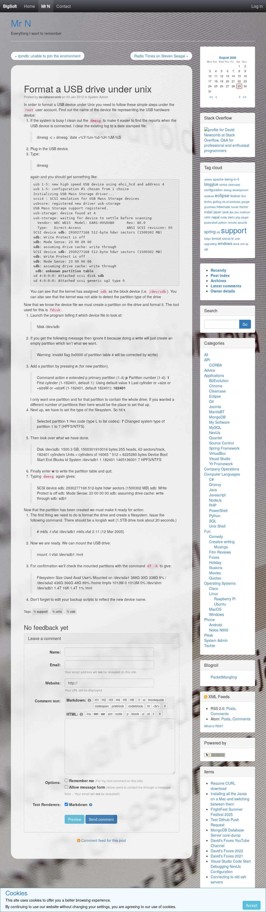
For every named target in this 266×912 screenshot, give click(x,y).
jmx (237, 212)
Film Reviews (220, 552)
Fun (207, 531)
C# (211, 479)
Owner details (223, 291)
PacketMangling (224, 677)
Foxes (214, 557)
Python (215, 515)
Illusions (215, 567)
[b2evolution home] (214, 754)
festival (235, 196)
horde (234, 207)
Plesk (208, 635)
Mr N (45, 6)
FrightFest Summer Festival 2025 (227, 812)
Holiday (215, 562)
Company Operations (221, 468)
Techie (209, 645)
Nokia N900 (218, 630)
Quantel (215, 437)
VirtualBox (217, 453)
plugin (245, 217)
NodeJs (215, 500)
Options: (53, 782)
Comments (220, 713)
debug (227, 190)
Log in (257, 6)
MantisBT (217, 411)
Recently (218, 270)
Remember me (81, 780)
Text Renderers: (47, 804)
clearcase (234, 185)
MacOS (215, 609)
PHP (212, 505)
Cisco (213, 588)
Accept (251, 905)
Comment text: (48, 700)
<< (211, 97)
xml (242, 244)
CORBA (215, 365)
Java (213, 489)
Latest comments (226, 285)
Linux (213, 593)
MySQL (215, 427)
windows (225, 243)
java (226, 212)
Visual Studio (219, 458)
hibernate (223, 206)
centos (223, 185)
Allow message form (86, 787)
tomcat (216, 238)
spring (210, 232)
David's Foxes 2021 (227, 855)
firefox (208, 202)
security (242, 222)
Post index (220, 275)
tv (232, 238)
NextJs (214, 432)
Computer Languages (222, 474)
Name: (55, 652)
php (238, 217)
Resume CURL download (223, 786)
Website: (53, 682)
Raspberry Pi (224, 598)
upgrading (210, 244)
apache (218, 179)
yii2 (206, 249)
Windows (216, 614)
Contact (63, 6)
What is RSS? (213, 726)
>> (245, 97)
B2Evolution (219, 380)
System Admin (98, 97)
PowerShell (218, 510)
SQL (212, 520)
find (243, 196)
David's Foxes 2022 (227, 850)
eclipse (222, 195)
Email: (55, 664)
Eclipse (215, 396)
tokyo (207, 239)
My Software (219, 422)
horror (244, 206)
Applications (214, 375)
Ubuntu (220, 604)
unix (59, 611)
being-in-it (232, 179)
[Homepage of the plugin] (89, 700)
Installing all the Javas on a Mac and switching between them (230, 799)
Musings (221, 546)
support (42, 611)
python (222, 222)
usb (72, 611)
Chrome (215, 385)
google (245, 202)
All (206, 354)
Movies (215, 572)
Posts (230, 708)
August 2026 (227, 57)
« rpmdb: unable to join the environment (48, 55)
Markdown (78, 804)
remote (232, 222)
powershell (210, 222)
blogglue (211, 184)
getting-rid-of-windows (226, 202)
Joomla (215, 406)
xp (246, 244)
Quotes (215, 578)
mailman (245, 212)
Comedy (216, 536)
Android (215, 624)
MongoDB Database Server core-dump (227, 832)
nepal (215, 217)
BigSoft (10, 6)
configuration (213, 190)
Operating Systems (220, 583)
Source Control (221, 442)
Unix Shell (217, 526)
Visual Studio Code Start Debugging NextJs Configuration (231, 866)
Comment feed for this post (103, 840)
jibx (232, 212)
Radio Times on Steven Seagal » (161, 55)
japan (218, 212)
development (240, 190)
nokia (224, 217)
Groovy (215, 484)
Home (29, 6)
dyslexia (209, 196)
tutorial (226, 239)
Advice (209, 370)
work (236, 244)
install (208, 212)
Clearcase (217, 391)
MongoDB (217, 417)
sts (218, 232)
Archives (218, 280)
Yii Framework (221, 463)
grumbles (210, 207)
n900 (207, 217)
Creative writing (222, 541)
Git (211, 401)
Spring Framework (224, 448)
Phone (209, 619)
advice (208, 179)
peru (231, 217)
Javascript (217, 494)
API (207, 359)
